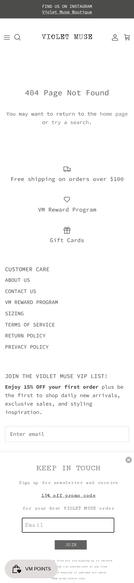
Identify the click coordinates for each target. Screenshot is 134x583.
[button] (129, 460)
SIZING (14, 313)
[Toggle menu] (7, 37)
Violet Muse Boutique (67, 12)
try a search (70, 122)
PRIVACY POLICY (27, 346)
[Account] (113, 37)
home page (114, 113)
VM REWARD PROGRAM (31, 302)
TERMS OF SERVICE (30, 324)
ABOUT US (17, 280)
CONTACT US (20, 291)
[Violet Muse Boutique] (67, 37)
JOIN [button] (71, 544)
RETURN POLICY (25, 335)
